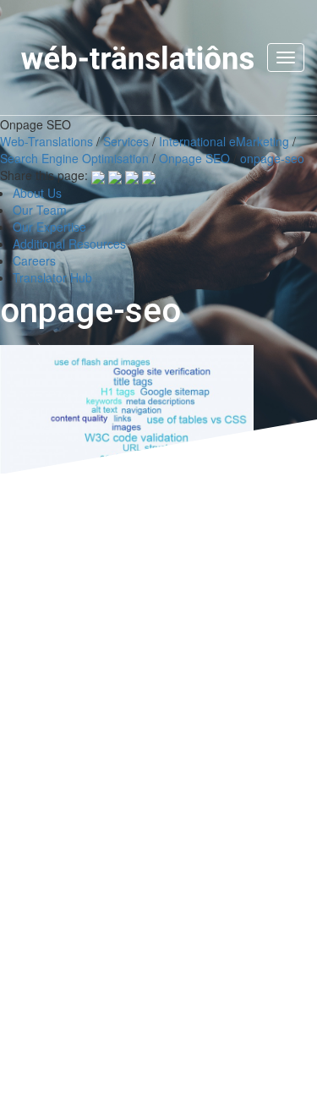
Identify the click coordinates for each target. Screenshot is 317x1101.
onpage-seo (272, 158)
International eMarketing (224, 141)
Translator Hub (52, 277)
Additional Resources (69, 243)
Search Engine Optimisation (74, 158)
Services (126, 141)
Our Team (40, 209)
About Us (37, 192)
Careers (34, 260)
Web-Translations (46, 141)
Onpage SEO (194, 158)
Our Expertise (49, 226)
